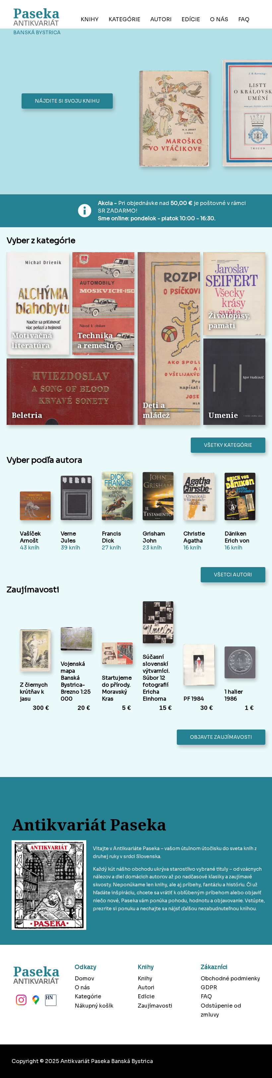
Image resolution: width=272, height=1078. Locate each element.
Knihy (90, 19)
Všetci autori (233, 575)
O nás (219, 19)
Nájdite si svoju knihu (67, 101)
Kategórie (124, 19)
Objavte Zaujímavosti (221, 737)
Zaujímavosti (155, 1005)
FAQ (243, 19)
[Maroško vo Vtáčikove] (176, 119)
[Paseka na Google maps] (35, 1002)
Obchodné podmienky (230, 978)
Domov (84, 978)
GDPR (209, 987)
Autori (160, 19)
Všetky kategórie (228, 445)
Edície (190, 19)
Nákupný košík (94, 1005)
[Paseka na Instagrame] (20, 1002)
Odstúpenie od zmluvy (221, 1010)
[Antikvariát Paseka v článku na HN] (50, 1002)
